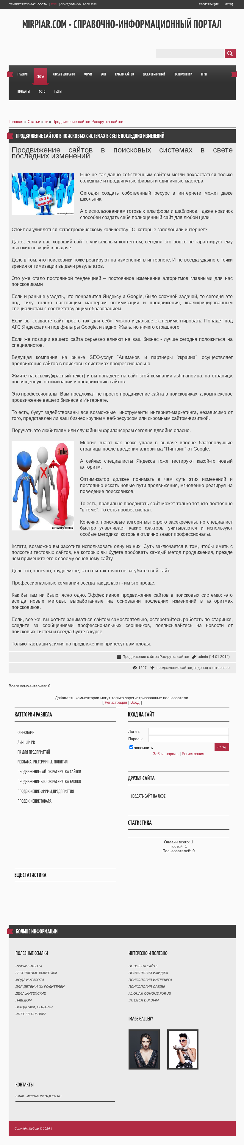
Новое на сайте (143, 966)
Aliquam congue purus (150, 993)
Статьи (34, 121)
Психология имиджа (148, 973)
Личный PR (26, 742)
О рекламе (26, 732)
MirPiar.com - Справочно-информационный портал (122, 24)
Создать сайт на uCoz (148, 796)
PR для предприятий (34, 752)
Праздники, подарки (34, 1007)
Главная (16, 121)
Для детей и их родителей (40, 986)
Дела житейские (30, 993)
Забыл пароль (166, 754)
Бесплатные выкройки (36, 973)
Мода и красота (29, 980)
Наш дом (23, 1000)
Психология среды (147, 986)
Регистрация (208, 4)
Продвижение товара (34, 801)
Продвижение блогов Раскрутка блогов (49, 781)
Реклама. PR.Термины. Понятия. (43, 762)
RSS (54, 4)
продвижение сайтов (174, 668)
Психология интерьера (150, 980)
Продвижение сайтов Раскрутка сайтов (87, 121)
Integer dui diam (30, 1014)
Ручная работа (28, 966)
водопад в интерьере (212, 668)
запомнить (143, 748)
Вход (229, 4)
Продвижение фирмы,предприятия (46, 791)
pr (46, 121)
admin (203, 657)
